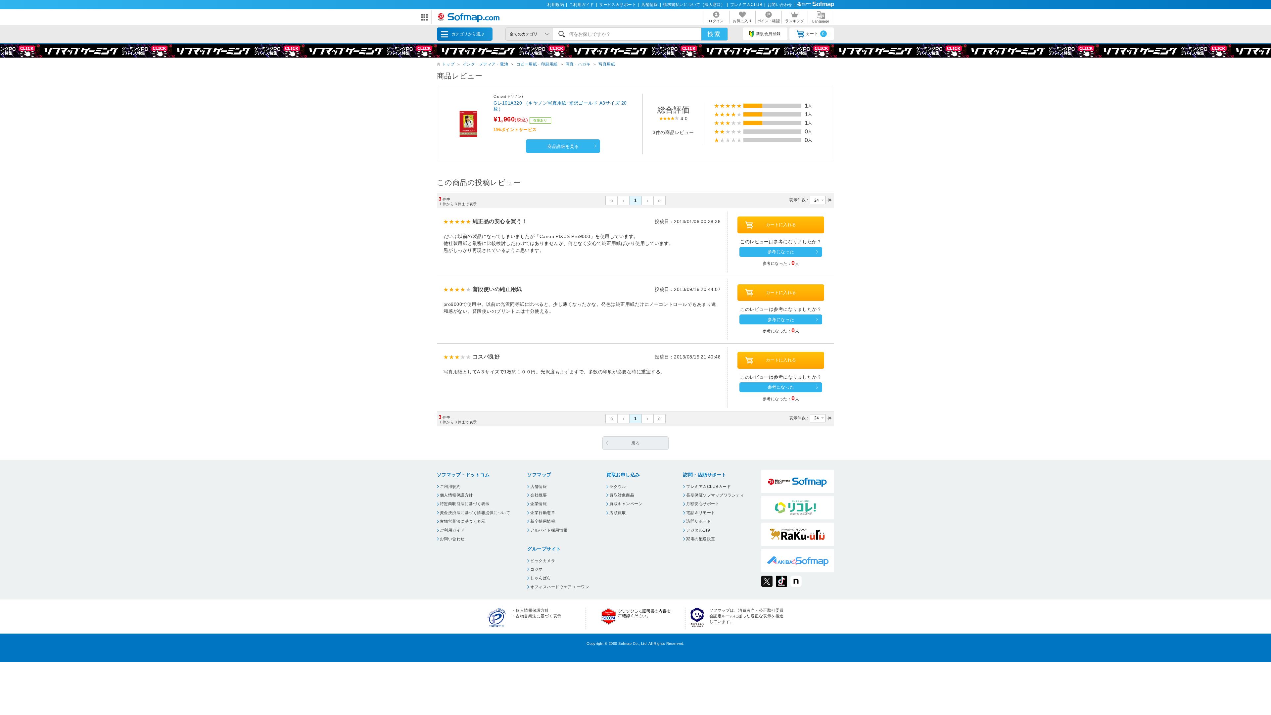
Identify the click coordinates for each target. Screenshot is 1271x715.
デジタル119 (698, 530)
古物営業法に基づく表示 (462, 521)
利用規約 (555, 4)
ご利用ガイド (581, 4)
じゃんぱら (540, 578)
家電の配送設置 (700, 539)
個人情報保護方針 (456, 495)
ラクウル (617, 486)
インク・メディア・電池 (485, 64)
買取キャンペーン (625, 503)
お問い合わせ (780, 4)
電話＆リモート (700, 512)
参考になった (781, 251)
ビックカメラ (542, 560)
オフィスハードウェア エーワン (559, 587)
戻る (635, 443)
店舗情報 (649, 4)
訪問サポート (698, 521)
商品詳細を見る (563, 146)
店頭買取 (617, 512)
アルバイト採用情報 (548, 530)
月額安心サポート (702, 503)
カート (815, 33)
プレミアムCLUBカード (708, 486)
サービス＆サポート (617, 4)
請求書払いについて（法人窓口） (694, 4)
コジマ (536, 569)
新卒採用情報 (542, 521)
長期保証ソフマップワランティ (715, 495)
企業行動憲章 (542, 512)
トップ (448, 64)
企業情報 (538, 503)
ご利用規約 (450, 486)
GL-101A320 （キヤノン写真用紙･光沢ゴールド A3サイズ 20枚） (560, 106)
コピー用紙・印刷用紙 (537, 64)
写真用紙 (606, 64)
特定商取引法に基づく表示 (465, 503)
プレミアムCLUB (746, 4)
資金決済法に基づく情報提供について (475, 512)
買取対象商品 (621, 495)
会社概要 (538, 495)
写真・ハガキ (578, 64)
